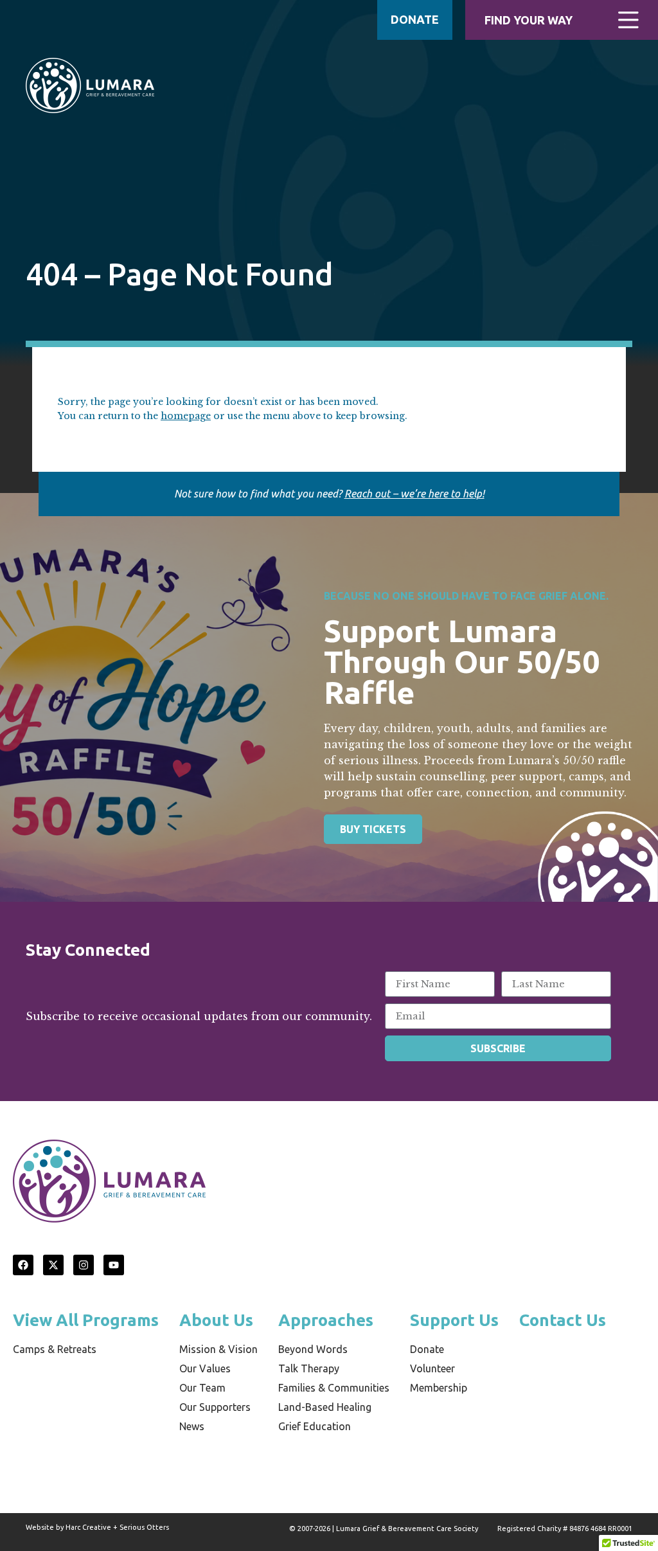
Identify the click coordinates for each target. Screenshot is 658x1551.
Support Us (454, 1320)
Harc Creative (88, 1527)
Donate (427, 1349)
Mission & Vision (218, 1349)
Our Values (205, 1368)
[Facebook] (23, 1265)
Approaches (325, 1320)
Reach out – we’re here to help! (414, 493)
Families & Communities (333, 1388)
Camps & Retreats (54, 1349)
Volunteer (432, 1368)
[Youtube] (113, 1265)
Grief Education (314, 1426)
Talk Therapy (308, 1368)
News (191, 1426)
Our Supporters (215, 1407)
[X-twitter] (53, 1265)
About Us (216, 1320)
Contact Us (562, 1320)
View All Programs (86, 1320)
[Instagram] (83, 1265)
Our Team (202, 1388)
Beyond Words (313, 1349)
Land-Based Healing (324, 1407)
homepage (186, 416)
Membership (438, 1388)
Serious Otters (144, 1527)
